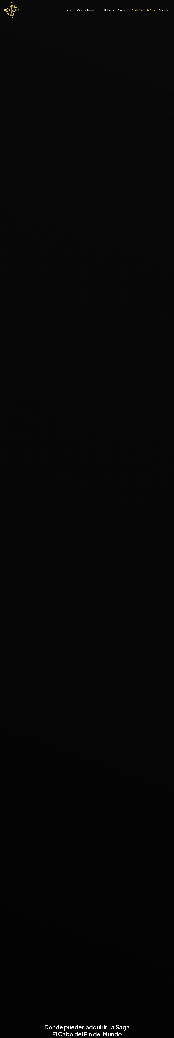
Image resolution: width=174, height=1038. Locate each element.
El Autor (121, 10)
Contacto (163, 10)
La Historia (107, 10)
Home (68, 10)
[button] (96, 10)
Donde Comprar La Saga (143, 10)
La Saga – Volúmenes (85, 10)
